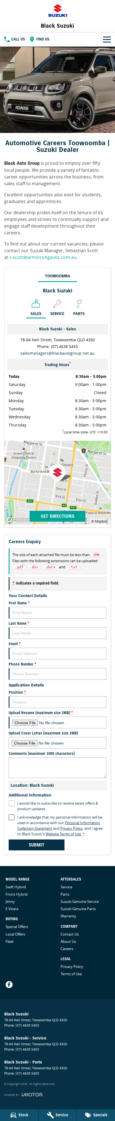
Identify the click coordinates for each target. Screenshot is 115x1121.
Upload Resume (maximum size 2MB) (41, 713)
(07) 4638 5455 (64, 346)
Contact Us (70, 934)
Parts (65, 894)
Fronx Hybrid (17, 894)
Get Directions (57, 516)
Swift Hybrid (16, 886)
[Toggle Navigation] (107, 39)
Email (15, 644)
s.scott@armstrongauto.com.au (42, 257)
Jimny (10, 901)
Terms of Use (71, 973)
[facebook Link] (9, 984)
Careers (67, 948)
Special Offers (17, 926)
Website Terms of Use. (63, 833)
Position (17, 692)
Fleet (10, 941)
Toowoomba (57, 275)
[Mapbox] (19, 519)
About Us (68, 941)
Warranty (68, 916)
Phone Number (22, 664)
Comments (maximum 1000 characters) (42, 754)
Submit (36, 845)
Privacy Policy (71, 828)
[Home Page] (57, 10)
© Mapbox (99, 521)
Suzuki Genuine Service (80, 901)
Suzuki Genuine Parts (78, 908)
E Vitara (12, 908)
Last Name (19, 623)
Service (66, 886)
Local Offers (15, 934)
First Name (19, 603)
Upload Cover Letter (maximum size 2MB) (43, 733)
